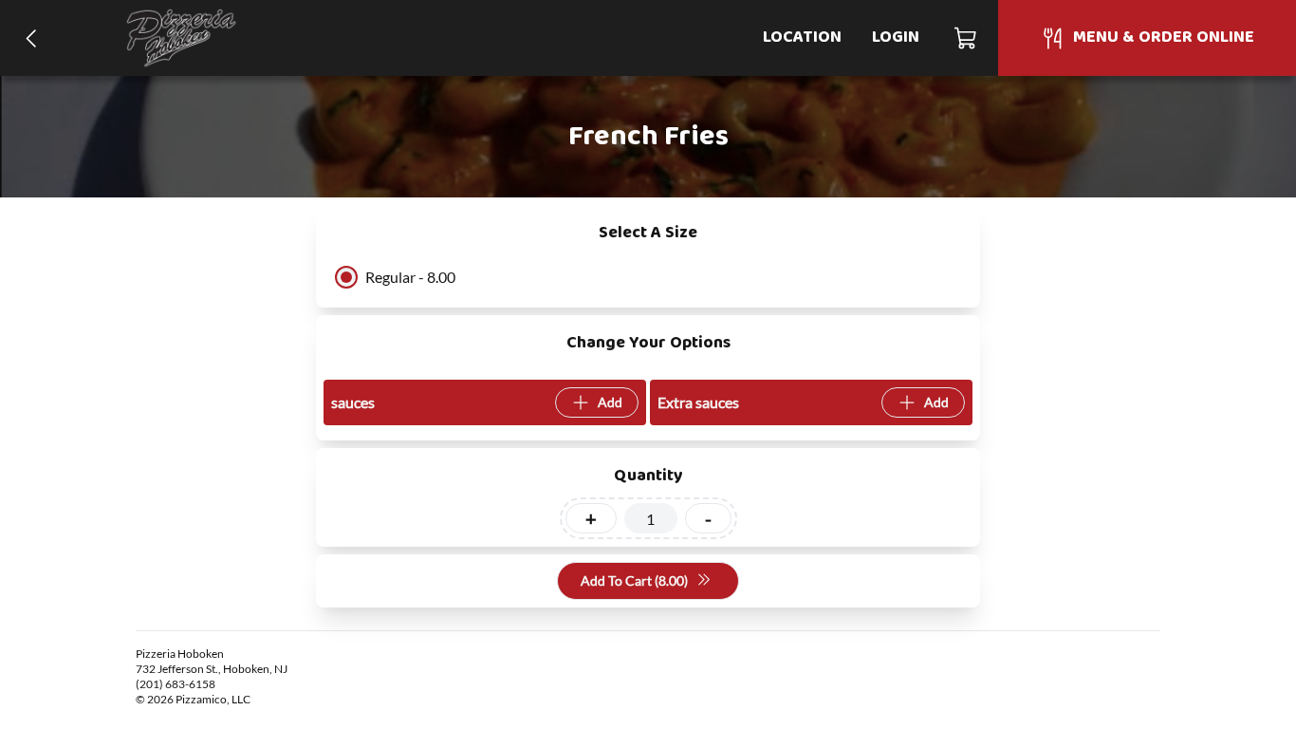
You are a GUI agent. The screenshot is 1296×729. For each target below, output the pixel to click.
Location (802, 37)
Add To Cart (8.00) (634, 580)
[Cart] (966, 38)
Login (895, 37)
